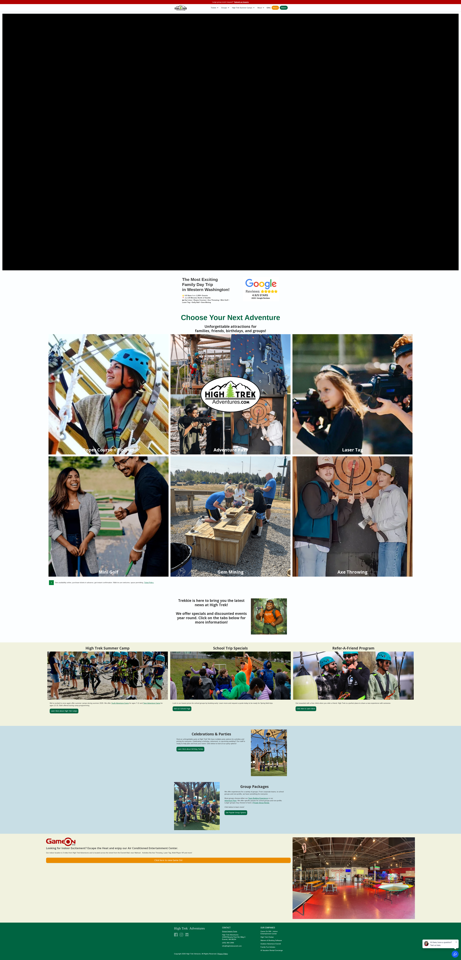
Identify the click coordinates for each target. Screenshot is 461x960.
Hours (275, 8)
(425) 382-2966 (228, 943)
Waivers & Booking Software (271, 940)
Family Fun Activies (268, 947)
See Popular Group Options (236, 813)
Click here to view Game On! (168, 860)
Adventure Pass (230, 801)
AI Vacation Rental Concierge (272, 950)
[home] (180, 8)
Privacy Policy (222, 954)
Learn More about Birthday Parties (190, 749)
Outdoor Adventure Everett (271, 944)
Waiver (283, 8)
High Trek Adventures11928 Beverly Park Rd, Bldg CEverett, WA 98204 (234, 937)
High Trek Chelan (267, 937)
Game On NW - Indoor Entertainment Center (269, 932)
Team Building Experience (258, 798)
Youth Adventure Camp (120, 703)
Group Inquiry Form (229, 931)
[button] (215, 7)
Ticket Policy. (149, 582)
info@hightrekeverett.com (232, 946)
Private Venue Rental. (261, 803)
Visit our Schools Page (182, 709)
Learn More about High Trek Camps (64, 711)
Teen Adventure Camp (151, 703)
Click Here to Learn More (306, 709)
